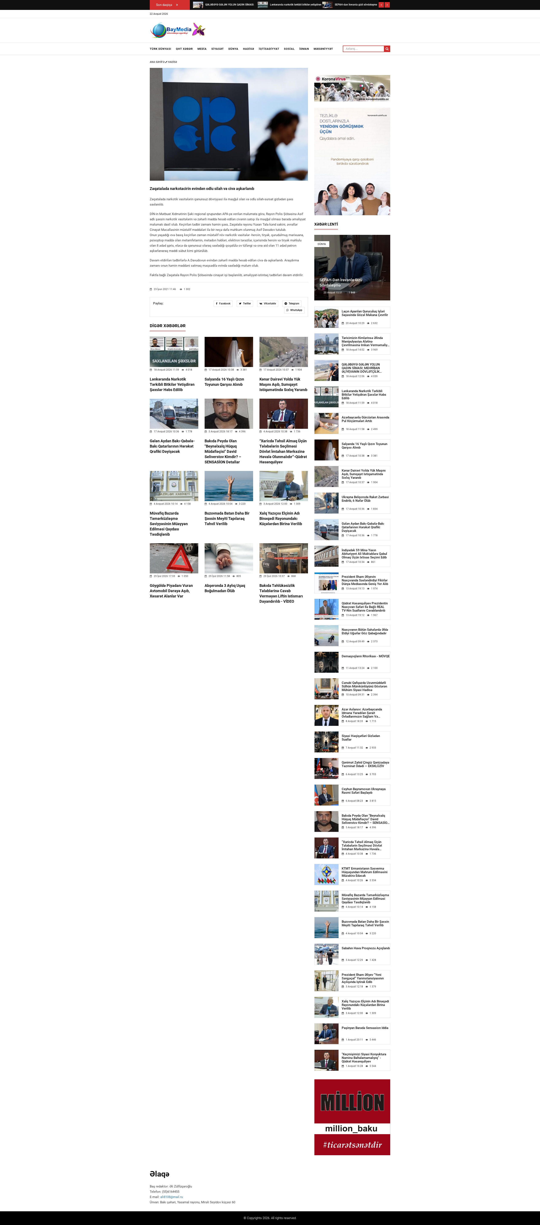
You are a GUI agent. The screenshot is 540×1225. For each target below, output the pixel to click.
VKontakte (269, 303)
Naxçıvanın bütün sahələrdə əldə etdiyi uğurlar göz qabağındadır (365, 631)
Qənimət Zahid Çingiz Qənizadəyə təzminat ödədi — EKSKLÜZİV (365, 764)
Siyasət (217, 48)
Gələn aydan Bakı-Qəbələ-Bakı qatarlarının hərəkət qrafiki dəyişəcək (172, 446)
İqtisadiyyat (269, 48)
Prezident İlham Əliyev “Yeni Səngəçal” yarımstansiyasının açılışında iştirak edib (363, 978)
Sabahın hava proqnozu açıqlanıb (366, 948)
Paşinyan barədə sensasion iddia (365, 1028)
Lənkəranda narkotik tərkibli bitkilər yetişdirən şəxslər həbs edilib (172, 384)
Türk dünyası (160, 48)
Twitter (246, 303)
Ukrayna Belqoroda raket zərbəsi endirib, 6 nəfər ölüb (365, 499)
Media (202, 48)
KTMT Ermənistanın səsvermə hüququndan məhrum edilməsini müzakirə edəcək (364, 872)
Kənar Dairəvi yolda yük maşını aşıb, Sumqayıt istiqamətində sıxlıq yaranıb (283, 384)
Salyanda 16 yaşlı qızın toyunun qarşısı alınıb (364, 445)
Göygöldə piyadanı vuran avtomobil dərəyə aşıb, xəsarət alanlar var (171, 590)
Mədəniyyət (323, 48)
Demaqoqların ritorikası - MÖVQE (366, 656)
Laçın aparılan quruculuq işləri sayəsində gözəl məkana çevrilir (365, 313)
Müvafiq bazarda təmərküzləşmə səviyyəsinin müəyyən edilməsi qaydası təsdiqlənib (169, 524)
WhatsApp (296, 310)
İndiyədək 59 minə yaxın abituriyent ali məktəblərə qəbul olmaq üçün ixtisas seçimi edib (364, 554)
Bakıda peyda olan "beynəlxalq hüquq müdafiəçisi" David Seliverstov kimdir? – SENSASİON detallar (223, 451)
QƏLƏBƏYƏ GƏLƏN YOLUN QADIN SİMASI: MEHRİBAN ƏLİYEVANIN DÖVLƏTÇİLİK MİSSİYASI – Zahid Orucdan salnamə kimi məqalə (361, 368)
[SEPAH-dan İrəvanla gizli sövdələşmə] (327, 5)
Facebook (224, 303)
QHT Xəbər (184, 48)
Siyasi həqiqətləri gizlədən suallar (361, 737)
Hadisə (248, 48)
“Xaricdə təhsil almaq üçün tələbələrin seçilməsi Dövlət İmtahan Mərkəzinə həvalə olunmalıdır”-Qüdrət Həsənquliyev (283, 451)
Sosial (289, 48)
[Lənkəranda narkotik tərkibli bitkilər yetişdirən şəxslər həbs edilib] (263, 5)
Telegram (293, 303)
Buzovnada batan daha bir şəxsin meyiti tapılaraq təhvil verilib (227, 518)
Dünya (233, 48)
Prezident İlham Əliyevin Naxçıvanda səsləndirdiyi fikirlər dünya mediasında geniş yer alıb (365, 580)
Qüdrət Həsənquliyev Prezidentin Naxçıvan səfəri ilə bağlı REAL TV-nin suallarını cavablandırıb (365, 607)
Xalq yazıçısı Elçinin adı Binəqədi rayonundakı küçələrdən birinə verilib (280, 518)
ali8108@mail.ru (171, 1197)
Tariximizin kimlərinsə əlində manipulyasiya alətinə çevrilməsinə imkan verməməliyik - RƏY (366, 341)
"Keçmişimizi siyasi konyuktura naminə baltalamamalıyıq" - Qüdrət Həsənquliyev (364, 1058)
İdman (304, 48)
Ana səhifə (157, 62)
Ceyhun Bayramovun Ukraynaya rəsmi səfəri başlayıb (364, 791)
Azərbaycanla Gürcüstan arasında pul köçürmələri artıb (365, 419)
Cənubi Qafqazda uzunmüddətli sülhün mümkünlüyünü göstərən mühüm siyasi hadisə (364, 686)
